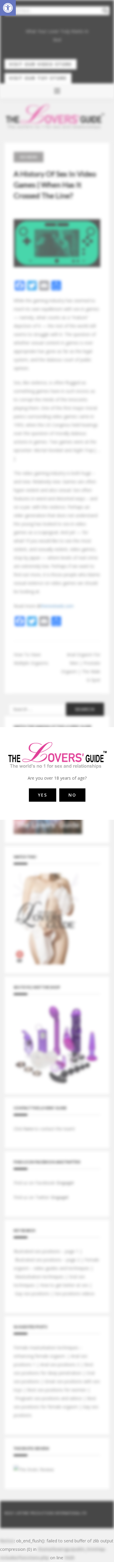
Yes (42, 795)
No (72, 795)
